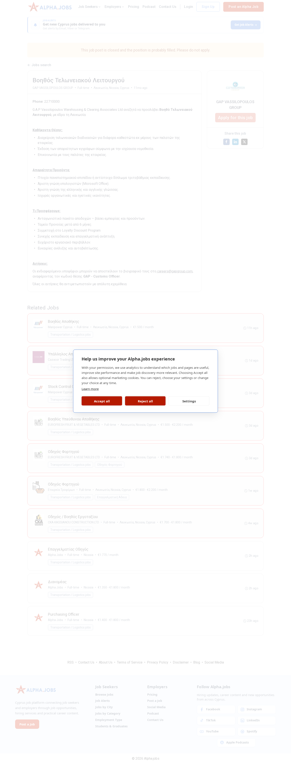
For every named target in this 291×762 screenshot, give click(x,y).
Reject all (145, 401)
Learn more (90, 388)
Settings (189, 401)
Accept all (102, 401)
